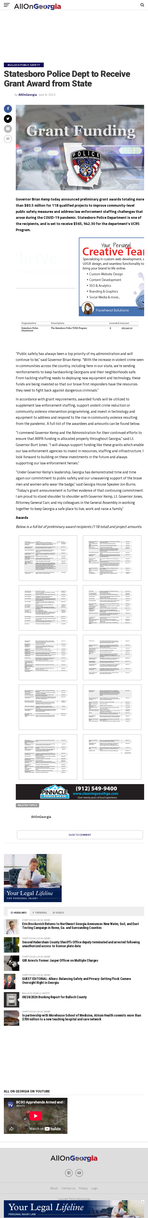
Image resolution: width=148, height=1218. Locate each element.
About (54, 1188)
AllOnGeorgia (27, 94)
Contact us (68, 1188)
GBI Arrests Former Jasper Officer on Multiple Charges (60, 960)
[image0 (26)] (74, 315)
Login (94, 1188)
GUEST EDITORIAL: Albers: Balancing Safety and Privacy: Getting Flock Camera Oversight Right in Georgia (76, 981)
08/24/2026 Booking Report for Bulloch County (54, 997)
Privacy (83, 1188)
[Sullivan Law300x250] (33, 901)
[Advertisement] (74, 1058)
